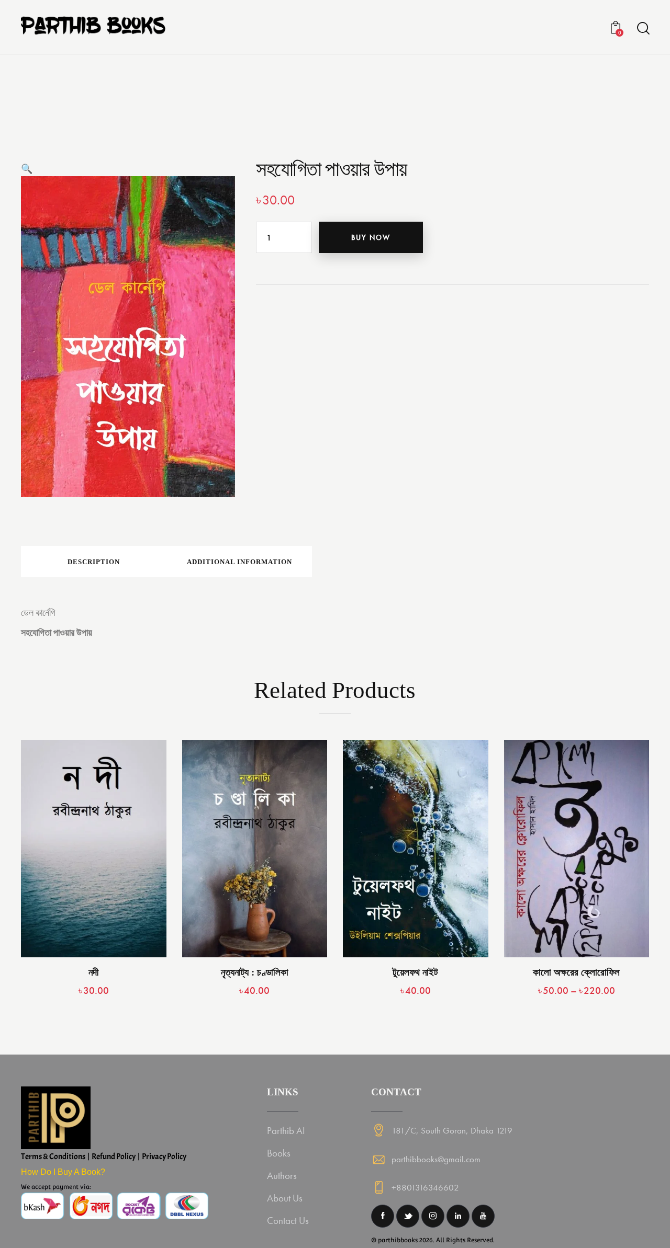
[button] (26, 169)
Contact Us (288, 1220)
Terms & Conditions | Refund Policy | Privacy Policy (103, 1156)
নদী (93, 972)
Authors (282, 1175)
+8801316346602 (425, 1187)
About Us (285, 1198)
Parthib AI (286, 1130)
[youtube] (483, 1216)
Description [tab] (94, 562)
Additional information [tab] (239, 562)
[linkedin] (458, 1216)
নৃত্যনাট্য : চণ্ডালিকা (254, 972)
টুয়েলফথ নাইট (415, 972)
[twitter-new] (407, 1216)
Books (279, 1153)
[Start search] (642, 28)
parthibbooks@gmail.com (436, 1159)
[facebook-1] (382, 1216)
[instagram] (432, 1216)
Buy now (370, 237)
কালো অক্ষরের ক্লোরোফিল (576, 972)
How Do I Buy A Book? (63, 1171)
